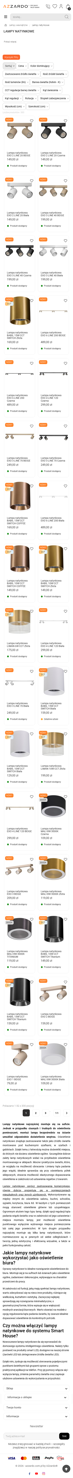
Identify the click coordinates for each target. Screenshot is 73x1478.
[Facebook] (29, 1473)
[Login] (61, 6)
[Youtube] (36, 1473)
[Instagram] (43, 1473)
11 (57, 1113)
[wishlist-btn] (32, 121)
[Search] (66, 17)
